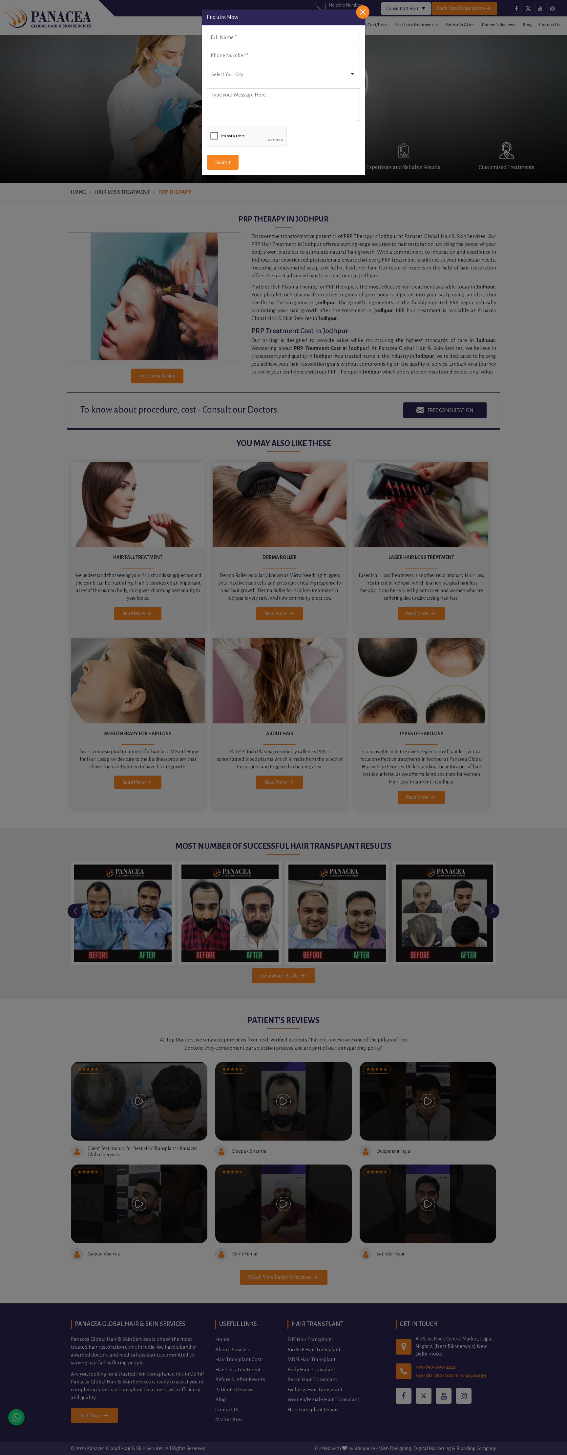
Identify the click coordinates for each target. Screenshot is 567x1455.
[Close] (362, 12)
